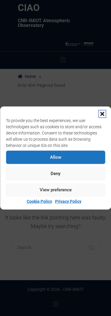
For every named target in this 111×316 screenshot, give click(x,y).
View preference (56, 190)
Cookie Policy (39, 201)
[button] (102, 114)
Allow (55, 157)
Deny (55, 173)
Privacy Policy (68, 201)
